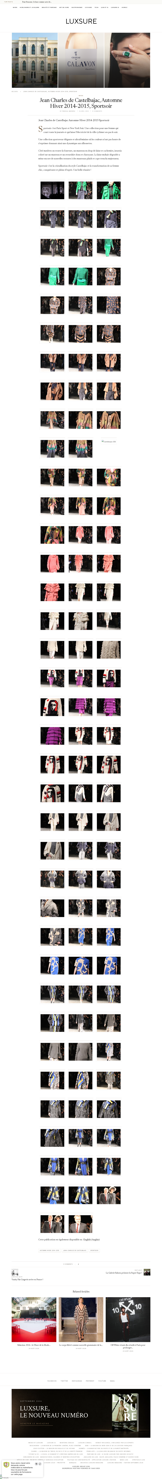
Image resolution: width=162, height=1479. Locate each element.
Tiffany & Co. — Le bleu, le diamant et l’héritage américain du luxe (56, 1454)
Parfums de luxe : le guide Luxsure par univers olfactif (110, 1454)
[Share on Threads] (94, 1264)
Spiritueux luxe (138, 1460)
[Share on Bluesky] (96, 1264)
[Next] (20, 2)
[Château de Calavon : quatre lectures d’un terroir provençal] (81, 60)
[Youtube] (86, 29)
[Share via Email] (99, 1264)
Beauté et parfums (49, 7)
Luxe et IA (104, 7)
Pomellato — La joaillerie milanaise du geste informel (109, 1451)
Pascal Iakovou (23, 84)
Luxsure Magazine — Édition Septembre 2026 (125, 1463)
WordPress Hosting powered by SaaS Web (81, 1468)
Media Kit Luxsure (35, 1443)
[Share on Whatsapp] (92, 1264)
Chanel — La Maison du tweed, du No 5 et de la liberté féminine (57, 1451)
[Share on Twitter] (85, 1264)
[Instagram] (79, 29)
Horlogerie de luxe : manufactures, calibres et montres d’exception (51, 1457)
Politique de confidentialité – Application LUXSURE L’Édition (91, 1460)
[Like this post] (80, 1264)
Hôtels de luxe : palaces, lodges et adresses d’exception (40, 1460)
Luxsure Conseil (85, 1443)
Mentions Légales (67, 1443)
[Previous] (17, 2)
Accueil (15, 91)
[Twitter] (76, 29)
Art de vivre (64, 7)
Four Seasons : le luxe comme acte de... (36, 2)
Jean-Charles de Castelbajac (74, 1250)
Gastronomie (77, 7)
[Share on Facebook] (83, 1264)
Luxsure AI (115, 7)
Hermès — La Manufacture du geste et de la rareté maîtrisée (104, 1448)
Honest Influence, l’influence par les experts (115, 1443)
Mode (15, 7)
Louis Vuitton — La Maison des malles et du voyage (54, 1448)
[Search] (149, 7)
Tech (96, 7)
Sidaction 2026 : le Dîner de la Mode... (33, 1345)
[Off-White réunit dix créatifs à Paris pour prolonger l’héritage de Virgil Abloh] (128, 1319)
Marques (72, 1463)
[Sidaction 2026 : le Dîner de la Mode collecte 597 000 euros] (34, 1319)
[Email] (89, 29)
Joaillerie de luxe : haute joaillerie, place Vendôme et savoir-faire (111, 1457)
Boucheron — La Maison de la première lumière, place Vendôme (55, 1446)
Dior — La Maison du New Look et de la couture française (108, 1446)
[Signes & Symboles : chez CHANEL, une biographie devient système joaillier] (127, 60)
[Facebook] (72, 29)
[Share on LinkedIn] (89, 1264)
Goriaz (124, 7)
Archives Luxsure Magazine (91, 1463)
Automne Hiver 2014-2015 (49, 1250)
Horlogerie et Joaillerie (29, 7)
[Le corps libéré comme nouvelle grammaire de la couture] (81, 1319)
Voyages (88, 7)
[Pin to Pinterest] (87, 1264)
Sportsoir (94, 1250)
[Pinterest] (82, 29)
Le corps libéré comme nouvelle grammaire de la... (81, 1345)
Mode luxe (124, 1460)
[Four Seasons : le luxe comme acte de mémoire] (35, 60)
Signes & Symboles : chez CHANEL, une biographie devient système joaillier (126, 77)
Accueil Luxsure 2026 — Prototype (51, 1463)
